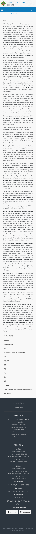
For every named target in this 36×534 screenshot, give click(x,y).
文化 (5, 381)
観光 (5, 377)
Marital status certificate (18, 434)
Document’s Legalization (18, 424)
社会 (5, 357)
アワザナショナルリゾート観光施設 (14, 352)
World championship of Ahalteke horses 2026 (18, 389)
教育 (5, 365)
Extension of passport (18, 432)
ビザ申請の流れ (18, 407)
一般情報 (6, 340)
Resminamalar (18, 437)
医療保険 (6, 361)
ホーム (4, 14)
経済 (5, 348)
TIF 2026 (7, 385)
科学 (5, 369)
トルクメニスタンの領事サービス (18, 419)
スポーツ (6, 373)
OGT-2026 (7, 393)
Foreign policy (8, 344)
